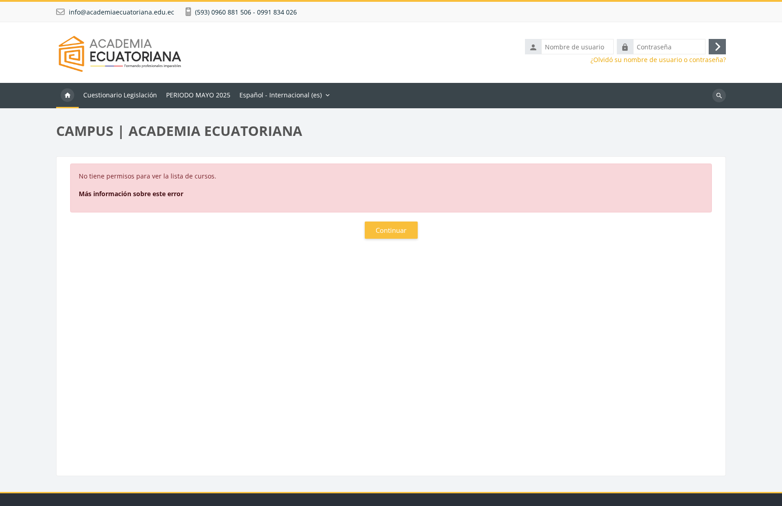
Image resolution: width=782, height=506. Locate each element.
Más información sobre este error (131, 193)
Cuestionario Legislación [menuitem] (120, 95)
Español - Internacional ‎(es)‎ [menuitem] (280, 95)
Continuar (391, 230)
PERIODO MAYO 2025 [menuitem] (198, 95)
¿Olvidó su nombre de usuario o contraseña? (658, 60)
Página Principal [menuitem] (67, 95)
